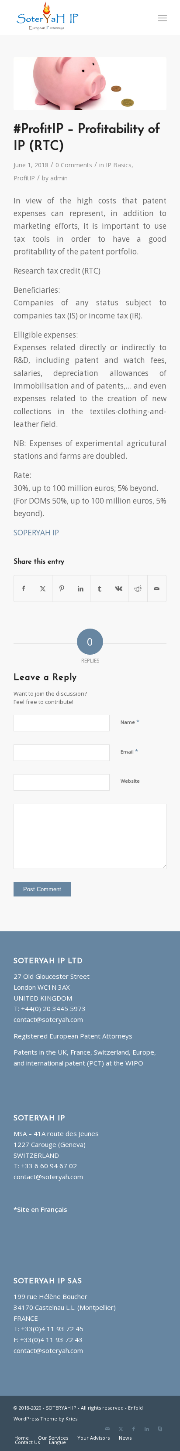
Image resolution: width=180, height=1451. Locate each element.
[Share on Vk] (118, 588)
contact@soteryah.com (48, 1019)
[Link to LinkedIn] (146, 1428)
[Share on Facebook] (23, 588)
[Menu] (161, 17)
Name (130, 722)
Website (130, 781)
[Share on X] (42, 588)
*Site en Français (40, 1209)
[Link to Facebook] (133, 1428)
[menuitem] (161, 17)
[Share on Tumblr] (99, 588)
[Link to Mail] (107, 1428)
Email (129, 751)
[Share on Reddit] (137, 588)
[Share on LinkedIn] (80, 588)
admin (59, 178)
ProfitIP (24, 178)
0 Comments (73, 165)
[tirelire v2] (90, 83)
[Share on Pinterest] (61, 588)
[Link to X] (120, 1428)
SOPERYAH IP (36, 533)
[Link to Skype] (159, 1428)
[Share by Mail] (157, 588)
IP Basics (119, 165)
